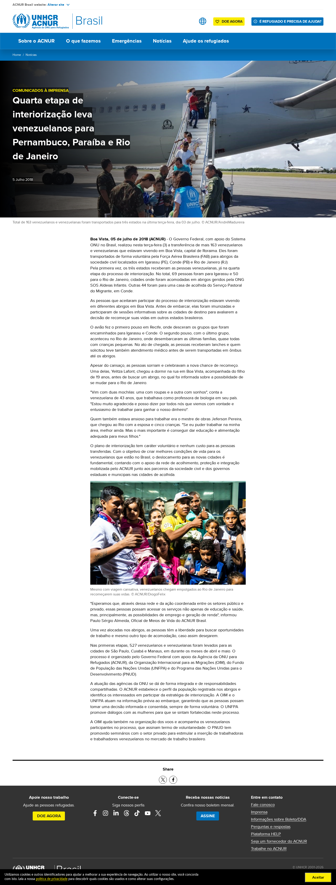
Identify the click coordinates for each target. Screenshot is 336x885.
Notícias (162, 41)
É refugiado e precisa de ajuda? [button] (290, 21)
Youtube (148, 813)
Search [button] (188, 21)
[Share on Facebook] (173, 780)
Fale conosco (263, 804)
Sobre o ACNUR (36, 41)
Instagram (106, 813)
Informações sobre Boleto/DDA (278, 819)
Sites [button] (202, 21)
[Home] (45, 21)
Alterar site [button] (56, 4)
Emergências (126, 41)
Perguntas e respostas (271, 826)
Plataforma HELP (266, 833)
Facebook (95, 813)
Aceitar (318, 877)
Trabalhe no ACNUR (269, 848)
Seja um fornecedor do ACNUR (279, 841)
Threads (127, 813)
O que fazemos (83, 41)
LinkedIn (116, 813)
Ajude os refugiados (206, 41)
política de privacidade (51, 879)
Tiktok (137, 813)
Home (17, 54)
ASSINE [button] (208, 816)
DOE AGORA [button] (232, 21)
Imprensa (259, 811)
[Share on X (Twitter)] (163, 780)
